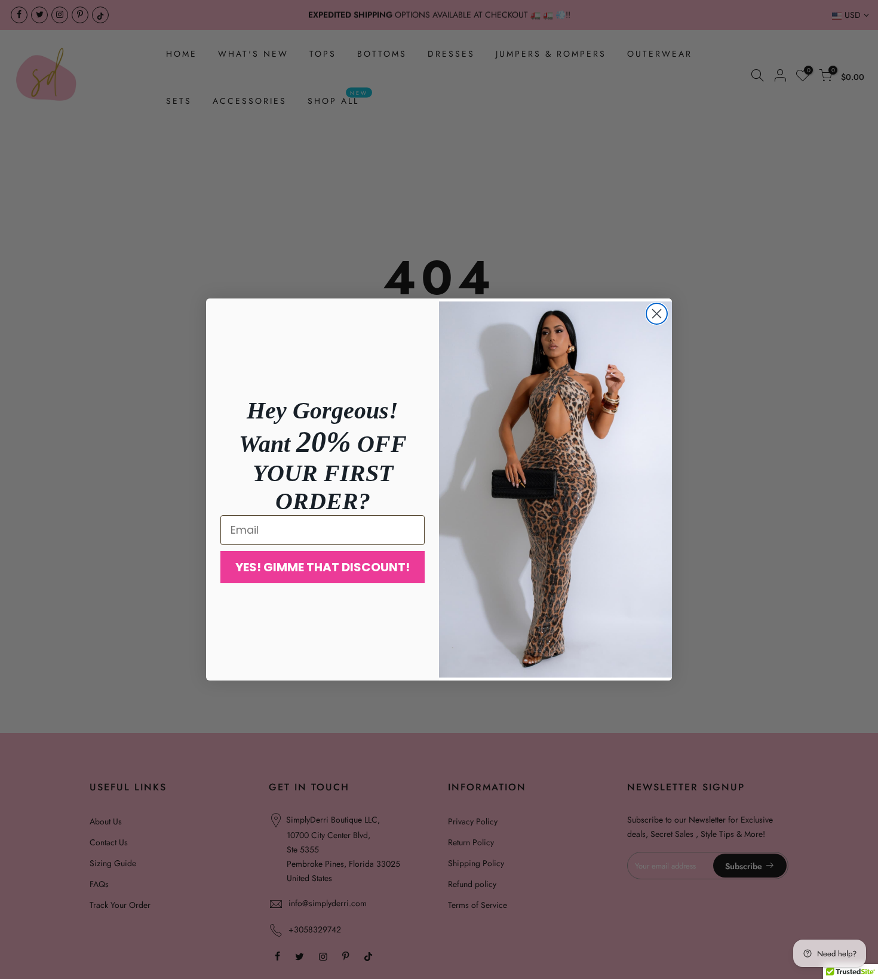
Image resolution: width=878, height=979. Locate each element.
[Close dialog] (656, 313)
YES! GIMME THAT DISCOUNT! (322, 567)
